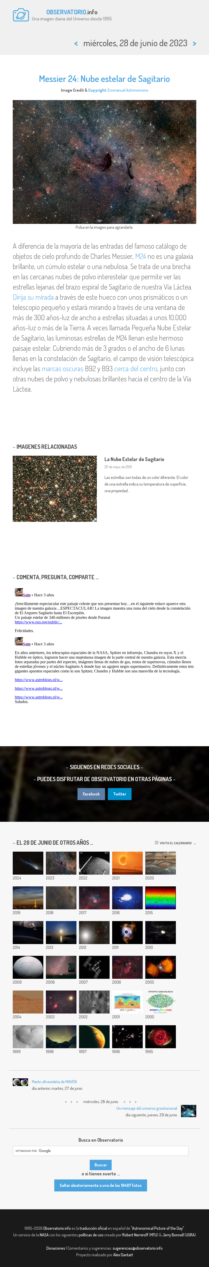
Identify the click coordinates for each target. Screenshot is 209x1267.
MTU (153, 1234)
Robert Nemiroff (135, 1234)
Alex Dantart (123, 1254)
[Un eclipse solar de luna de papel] (127, 863)
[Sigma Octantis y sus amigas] (61, 897)
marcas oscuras (62, 368)
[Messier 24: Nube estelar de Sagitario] (61, 863)
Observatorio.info (57, 1228)
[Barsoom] (94, 1036)
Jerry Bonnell (173, 1234)
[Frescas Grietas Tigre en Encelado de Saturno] (28, 967)
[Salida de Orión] (28, 932)
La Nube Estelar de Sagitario (134, 459)
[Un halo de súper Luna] (61, 932)
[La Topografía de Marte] (127, 1002)
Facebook (91, 794)
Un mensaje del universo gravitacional (146, 1108)
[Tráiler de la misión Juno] (127, 897)
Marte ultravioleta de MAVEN (54, 1081)
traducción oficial (93, 1228)
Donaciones (55, 1248)
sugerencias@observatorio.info (138, 1248)
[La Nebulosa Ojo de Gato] (160, 1036)
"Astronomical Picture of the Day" (157, 1228)
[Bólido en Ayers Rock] (61, 967)
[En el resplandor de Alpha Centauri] (94, 932)
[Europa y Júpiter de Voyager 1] (160, 863)
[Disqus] (104, 650)
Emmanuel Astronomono (128, 90)
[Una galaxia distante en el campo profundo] (127, 1036)
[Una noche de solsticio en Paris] (28, 897)
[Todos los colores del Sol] (160, 897)
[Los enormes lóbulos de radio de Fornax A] (160, 967)
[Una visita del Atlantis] (94, 967)
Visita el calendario (175, 843)
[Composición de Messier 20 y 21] (94, 897)
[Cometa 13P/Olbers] (28, 863)
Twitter (119, 794)
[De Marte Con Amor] (28, 1036)
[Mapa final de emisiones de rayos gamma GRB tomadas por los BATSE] (160, 1002)
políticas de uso (91, 1234)
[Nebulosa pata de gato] (127, 967)
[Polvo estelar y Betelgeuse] (127, 932)
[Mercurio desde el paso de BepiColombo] (94, 863)
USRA (190, 1234)
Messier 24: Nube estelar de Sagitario (104, 78)
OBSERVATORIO (66, 12)
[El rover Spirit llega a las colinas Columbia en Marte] (28, 1002)
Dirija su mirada (33, 296)
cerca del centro (135, 368)
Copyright (97, 90)
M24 (140, 256)
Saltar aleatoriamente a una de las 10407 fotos (101, 1185)
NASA (44, 1234)
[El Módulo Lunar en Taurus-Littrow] (94, 1002)
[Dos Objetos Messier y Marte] (61, 1002)
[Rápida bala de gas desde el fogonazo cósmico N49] (160, 932)
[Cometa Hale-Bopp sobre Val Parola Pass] (61, 1036)
